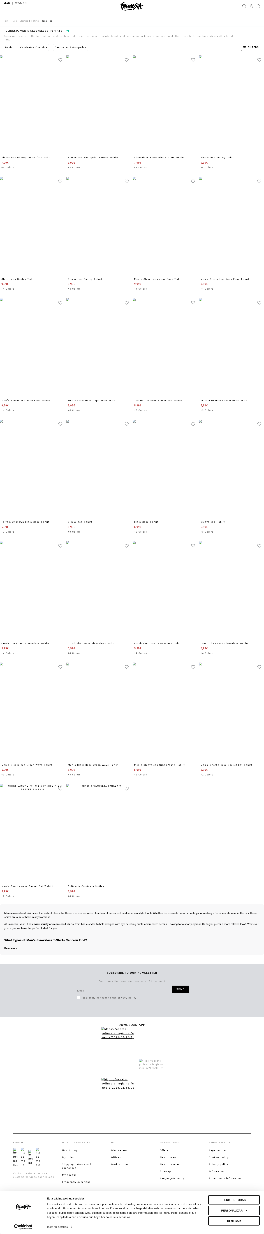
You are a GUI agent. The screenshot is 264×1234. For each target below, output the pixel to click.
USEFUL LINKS (170, 1142)
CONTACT (19, 1142)
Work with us (120, 1164)
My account (70, 1175)
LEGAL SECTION (220, 1142)
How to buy (69, 1150)
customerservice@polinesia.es (33, 1177)
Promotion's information (225, 1178)
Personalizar (232, 1210)
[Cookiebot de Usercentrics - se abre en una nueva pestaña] (23, 1227)
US (113, 1142)
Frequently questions (76, 1182)
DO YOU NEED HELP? (76, 1142)
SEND (180, 989)
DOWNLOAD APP (132, 1025)
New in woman (170, 1164)
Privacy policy (218, 1164)
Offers (164, 1150)
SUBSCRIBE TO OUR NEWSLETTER (132, 973)
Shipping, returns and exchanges (76, 1166)
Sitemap (165, 1171)
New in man (168, 1157)
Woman (21, 3)
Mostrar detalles (57, 1226)
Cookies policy (219, 1157)
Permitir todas (234, 1199)
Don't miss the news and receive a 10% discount (132, 981)
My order (68, 1157)
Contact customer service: (30, 1173)
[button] (246, 47)
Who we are (119, 1150)
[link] (19, 913)
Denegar (234, 1220)
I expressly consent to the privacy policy (108, 997)
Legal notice (217, 1150)
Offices (116, 1157)
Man (7, 3)
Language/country (172, 1178)
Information (217, 1171)
